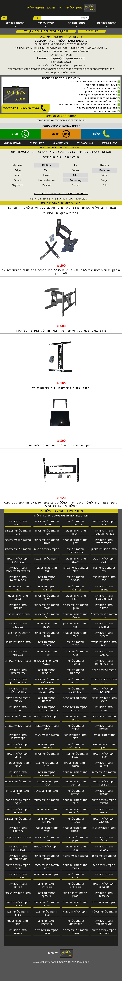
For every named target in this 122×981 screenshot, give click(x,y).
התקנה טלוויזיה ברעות (46, 549)
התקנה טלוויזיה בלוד (104, 716)
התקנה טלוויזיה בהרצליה (46, 588)
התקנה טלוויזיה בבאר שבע (104, 560)
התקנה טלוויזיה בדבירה (46, 644)
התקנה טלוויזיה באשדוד (104, 792)
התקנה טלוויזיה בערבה (18, 781)
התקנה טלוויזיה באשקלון (18, 829)
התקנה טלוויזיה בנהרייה (46, 671)
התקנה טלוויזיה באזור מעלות (18, 699)
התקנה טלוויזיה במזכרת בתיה (46, 690)
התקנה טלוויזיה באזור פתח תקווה (104, 932)
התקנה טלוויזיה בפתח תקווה (18, 588)
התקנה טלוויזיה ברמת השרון (46, 904)
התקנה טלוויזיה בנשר (75, 697)
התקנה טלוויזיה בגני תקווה (46, 913)
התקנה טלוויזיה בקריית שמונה (18, 579)
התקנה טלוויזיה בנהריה (18, 523)
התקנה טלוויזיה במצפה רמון (18, 671)
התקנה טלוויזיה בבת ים (18, 616)
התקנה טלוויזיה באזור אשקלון (75, 829)
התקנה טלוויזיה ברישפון (104, 811)
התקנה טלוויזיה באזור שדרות (104, 802)
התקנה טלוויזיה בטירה (46, 846)
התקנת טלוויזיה (15, 22)
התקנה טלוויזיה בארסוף (46, 895)
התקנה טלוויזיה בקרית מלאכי (46, 662)
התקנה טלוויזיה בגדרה (18, 660)
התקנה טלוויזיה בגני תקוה (75, 737)
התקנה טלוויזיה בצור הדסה (46, 932)
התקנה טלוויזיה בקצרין (75, 911)
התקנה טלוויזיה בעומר (18, 893)
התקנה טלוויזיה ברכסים (104, 607)
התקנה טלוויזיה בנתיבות (18, 625)
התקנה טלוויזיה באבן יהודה (46, 829)
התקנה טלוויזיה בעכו (104, 827)
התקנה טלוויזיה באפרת (18, 932)
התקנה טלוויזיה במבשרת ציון (46, 774)
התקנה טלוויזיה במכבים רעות (75, 551)
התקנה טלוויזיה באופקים (104, 895)
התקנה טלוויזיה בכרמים (75, 681)
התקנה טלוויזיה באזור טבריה (18, 904)
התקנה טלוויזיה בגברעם (104, 727)
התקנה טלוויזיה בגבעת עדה (18, 820)
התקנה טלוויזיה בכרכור (75, 876)
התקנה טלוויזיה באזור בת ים (75, 718)
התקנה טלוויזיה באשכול (18, 607)
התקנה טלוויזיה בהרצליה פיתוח (104, 662)
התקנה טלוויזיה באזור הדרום (104, 523)
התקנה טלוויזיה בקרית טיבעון (104, 644)
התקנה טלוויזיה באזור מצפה (47, 607)
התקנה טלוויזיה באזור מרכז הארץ (18, 560)
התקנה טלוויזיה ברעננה (104, 876)
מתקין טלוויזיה (76, 22)
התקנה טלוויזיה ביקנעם (104, 848)
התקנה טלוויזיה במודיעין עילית (18, 690)
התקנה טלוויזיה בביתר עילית (46, 783)
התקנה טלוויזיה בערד (47, 735)
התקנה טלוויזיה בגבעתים (46, 746)
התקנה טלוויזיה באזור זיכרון (75, 532)
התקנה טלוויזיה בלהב (104, 669)
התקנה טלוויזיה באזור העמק (47, 542)
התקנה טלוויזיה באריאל (104, 588)
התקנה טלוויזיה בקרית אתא (75, 653)
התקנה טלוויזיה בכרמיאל (46, 699)
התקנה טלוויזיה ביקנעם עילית (104, 542)
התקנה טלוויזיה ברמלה (75, 644)
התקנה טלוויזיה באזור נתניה (75, 774)
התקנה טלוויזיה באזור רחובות (18, 811)
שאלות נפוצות (13, 143)
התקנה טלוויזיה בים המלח (75, 764)
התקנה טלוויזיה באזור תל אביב (104, 885)
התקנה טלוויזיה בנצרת (18, 725)
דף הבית (92, 31)
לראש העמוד (109, 143)
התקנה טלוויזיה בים (104, 865)
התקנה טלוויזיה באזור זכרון (104, 755)
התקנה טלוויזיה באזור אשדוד (47, 532)
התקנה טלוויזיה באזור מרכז (75, 848)
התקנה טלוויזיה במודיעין (46, 820)
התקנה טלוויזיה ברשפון (75, 792)
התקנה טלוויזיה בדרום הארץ (104, 699)
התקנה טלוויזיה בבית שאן (104, 857)
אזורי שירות (36, 143)
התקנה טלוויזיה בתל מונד (18, 922)
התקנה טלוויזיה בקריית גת (75, 690)
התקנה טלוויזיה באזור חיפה (75, 634)
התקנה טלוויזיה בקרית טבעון (75, 755)
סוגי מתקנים (61, 143)
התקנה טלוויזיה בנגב (46, 809)
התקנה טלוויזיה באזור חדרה (47, 839)
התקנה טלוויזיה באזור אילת (47, 597)
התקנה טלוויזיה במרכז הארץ (104, 746)
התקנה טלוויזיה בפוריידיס (75, 885)
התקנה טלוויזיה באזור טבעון (47, 634)
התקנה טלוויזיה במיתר (18, 540)
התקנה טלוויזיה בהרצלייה (75, 588)
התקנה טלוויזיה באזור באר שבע (104, 820)
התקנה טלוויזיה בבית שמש (47, 727)
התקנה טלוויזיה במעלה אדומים (104, 922)
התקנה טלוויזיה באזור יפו (75, 904)
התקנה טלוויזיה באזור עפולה (75, 867)
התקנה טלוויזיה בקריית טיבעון (18, 681)
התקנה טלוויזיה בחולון (18, 642)
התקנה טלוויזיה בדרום (46, 716)
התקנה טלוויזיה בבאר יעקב (18, 802)
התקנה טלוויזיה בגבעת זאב (18, 532)
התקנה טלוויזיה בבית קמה (104, 774)
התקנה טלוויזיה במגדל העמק (104, 616)
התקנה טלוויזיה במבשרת (18, 653)
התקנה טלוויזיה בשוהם (18, 549)
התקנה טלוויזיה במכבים (18, 709)
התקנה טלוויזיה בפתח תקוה (75, 569)
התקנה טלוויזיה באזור (47, 753)
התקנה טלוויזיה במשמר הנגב (18, 876)
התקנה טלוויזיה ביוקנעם (104, 653)
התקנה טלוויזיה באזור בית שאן (75, 783)
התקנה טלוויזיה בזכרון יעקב (18, 764)
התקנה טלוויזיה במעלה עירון (18, 848)
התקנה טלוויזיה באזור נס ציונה (104, 783)
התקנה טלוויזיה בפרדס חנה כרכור (104, 532)
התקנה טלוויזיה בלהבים (75, 579)
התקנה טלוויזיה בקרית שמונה (75, 932)
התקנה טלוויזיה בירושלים (46, 922)
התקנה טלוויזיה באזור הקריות (47, 523)
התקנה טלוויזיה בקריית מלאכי (75, 746)
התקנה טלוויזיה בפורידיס (46, 885)
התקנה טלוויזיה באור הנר (46, 569)
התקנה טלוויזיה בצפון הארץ (75, 625)
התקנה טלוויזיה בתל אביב (18, 597)
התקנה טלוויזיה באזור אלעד (47, 857)
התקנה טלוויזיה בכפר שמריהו (75, 709)
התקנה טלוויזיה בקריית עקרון (18, 737)
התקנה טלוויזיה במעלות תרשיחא (18, 857)
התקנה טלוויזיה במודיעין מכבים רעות (18, 569)
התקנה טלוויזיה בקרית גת (18, 839)
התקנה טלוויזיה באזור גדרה (18, 755)
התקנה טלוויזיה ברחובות (104, 625)
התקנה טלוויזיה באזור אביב (18, 867)
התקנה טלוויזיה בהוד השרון (75, 895)
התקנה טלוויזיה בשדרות (104, 709)
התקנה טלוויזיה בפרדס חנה (75, 523)
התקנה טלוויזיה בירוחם (18, 885)
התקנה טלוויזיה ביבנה (46, 558)
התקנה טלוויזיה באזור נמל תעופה (75, 811)
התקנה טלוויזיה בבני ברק (104, 579)
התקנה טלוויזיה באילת (46, 874)
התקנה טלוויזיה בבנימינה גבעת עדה (47, 709)
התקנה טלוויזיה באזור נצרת (18, 746)
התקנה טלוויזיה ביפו (104, 735)
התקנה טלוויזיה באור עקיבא (46, 625)
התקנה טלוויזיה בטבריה (75, 820)
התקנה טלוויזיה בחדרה (75, 727)
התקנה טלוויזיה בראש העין (18, 792)
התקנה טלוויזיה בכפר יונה (18, 634)
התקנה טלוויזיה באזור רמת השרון (104, 690)
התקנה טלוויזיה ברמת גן (46, 802)
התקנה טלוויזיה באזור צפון (75, 542)
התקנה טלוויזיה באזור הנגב (75, 802)
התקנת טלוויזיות (106, 22)
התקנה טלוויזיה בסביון (104, 549)
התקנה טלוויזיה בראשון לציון (18, 774)
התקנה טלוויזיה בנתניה (104, 764)
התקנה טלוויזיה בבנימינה (75, 671)
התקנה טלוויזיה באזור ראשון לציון (47, 681)
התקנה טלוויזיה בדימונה (75, 662)
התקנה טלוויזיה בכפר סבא (47, 867)
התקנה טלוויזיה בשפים (18, 716)
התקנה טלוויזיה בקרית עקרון (75, 839)
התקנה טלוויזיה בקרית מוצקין (75, 607)
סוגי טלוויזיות (85, 143)
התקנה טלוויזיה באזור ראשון (75, 597)
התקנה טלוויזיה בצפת (104, 902)
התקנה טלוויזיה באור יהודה (46, 653)
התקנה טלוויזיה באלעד (104, 911)
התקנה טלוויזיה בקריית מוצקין (104, 597)
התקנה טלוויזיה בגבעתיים (46, 579)
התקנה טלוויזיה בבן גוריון (18, 913)
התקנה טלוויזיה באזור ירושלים (75, 616)
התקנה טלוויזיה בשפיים (104, 634)
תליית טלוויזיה (45, 22)
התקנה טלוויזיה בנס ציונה (46, 764)
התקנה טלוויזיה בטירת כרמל (104, 681)
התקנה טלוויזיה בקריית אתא (75, 922)
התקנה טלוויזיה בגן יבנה (104, 569)
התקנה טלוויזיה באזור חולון (47, 616)
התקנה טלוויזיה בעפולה (104, 839)
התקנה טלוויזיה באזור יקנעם (75, 560)
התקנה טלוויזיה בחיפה (46, 790)
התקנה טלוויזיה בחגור (75, 855)
